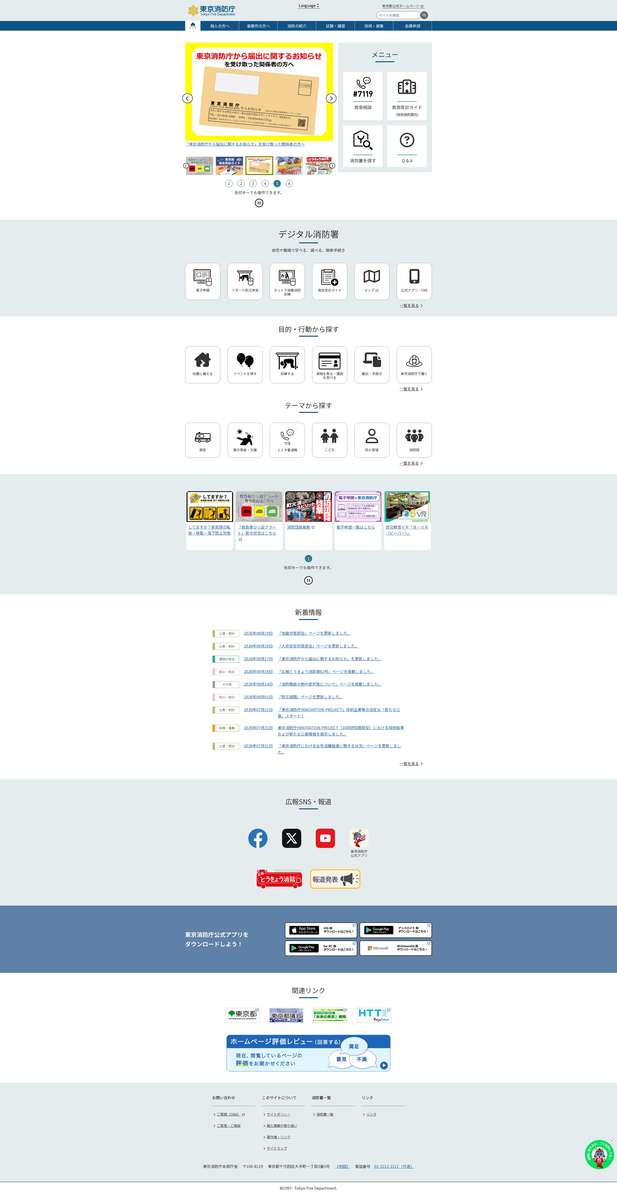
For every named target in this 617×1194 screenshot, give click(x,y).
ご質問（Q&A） (229, 1114)
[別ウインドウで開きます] (242, 1015)
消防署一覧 (324, 1114)
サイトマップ (277, 1148)
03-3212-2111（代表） (394, 1166)
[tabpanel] (209, 520)
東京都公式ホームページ (400, 5)
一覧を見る (409, 305)
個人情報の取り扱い (282, 1125)
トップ (192, 28)
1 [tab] (309, 558)
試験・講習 (335, 26)
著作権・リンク (278, 1136)
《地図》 (342, 1166)
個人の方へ (219, 26)
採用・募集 (374, 26)
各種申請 (412, 26)
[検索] (424, 15)
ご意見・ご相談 (229, 1125)
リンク (371, 1114)
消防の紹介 (297, 26)
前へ (187, 98)
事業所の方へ (258, 26)
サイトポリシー (278, 1114)
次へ (331, 98)
